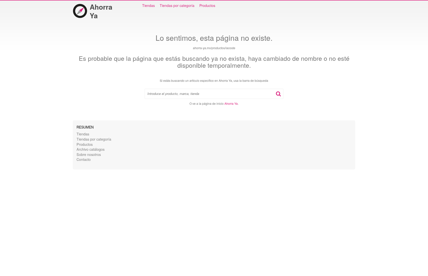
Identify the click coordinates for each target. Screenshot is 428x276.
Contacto (84, 159)
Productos (207, 5)
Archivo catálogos (91, 149)
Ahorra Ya (101, 11)
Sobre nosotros (89, 154)
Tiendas (148, 5)
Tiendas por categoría (177, 5)
